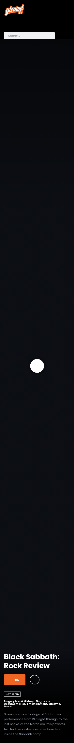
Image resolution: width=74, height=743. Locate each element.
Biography (43, 701)
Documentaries (14, 704)
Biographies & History (19, 701)
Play (16, 679)
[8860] (34, 679)
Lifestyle (54, 704)
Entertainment (37, 704)
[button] (8, 25)
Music (8, 706)
